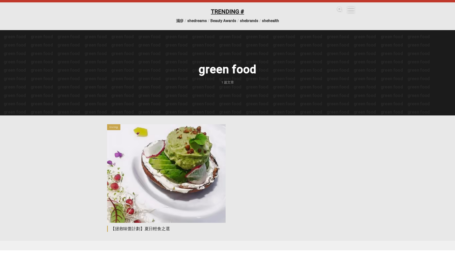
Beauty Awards (223, 20)
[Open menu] (351, 9)
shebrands (249, 20)
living (113, 127)
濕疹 (180, 20)
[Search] (339, 10)
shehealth (270, 20)
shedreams (197, 20)
